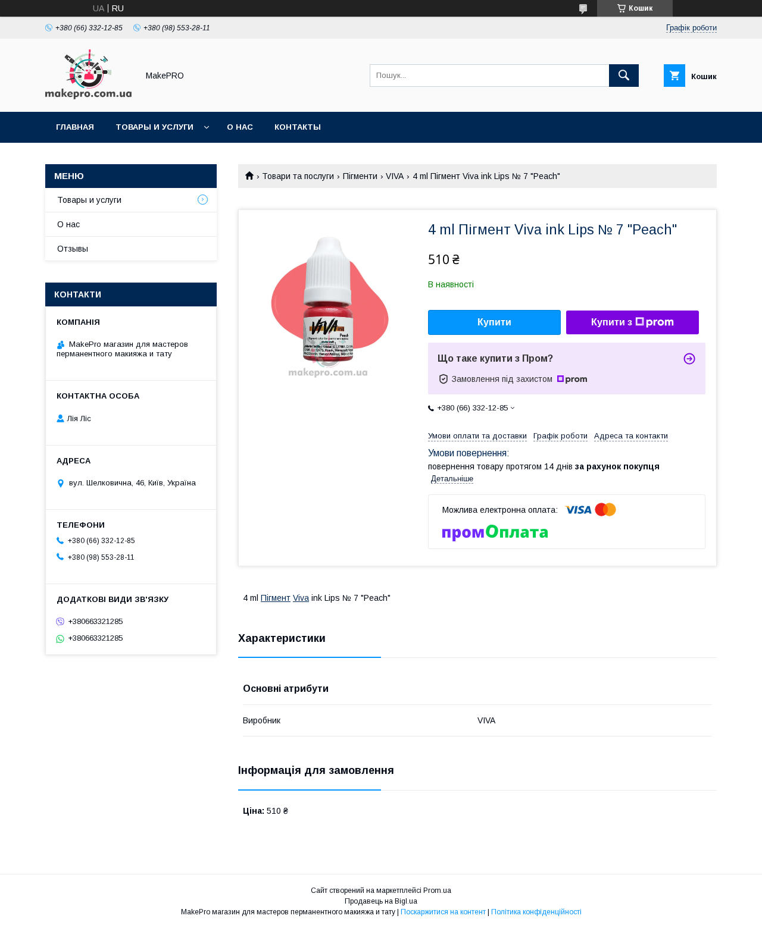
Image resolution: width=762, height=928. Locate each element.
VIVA (395, 176)
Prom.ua (437, 890)
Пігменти (360, 176)
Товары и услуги (154, 127)
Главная (75, 127)
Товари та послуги (298, 176)
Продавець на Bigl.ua (381, 901)
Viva (301, 598)
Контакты (297, 127)
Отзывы (72, 248)
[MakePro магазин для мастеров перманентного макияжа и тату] (88, 96)
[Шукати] (624, 75)
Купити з (611, 322)
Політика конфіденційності (536, 912)
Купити (494, 322)
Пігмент (276, 598)
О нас (240, 127)
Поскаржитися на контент (443, 912)
